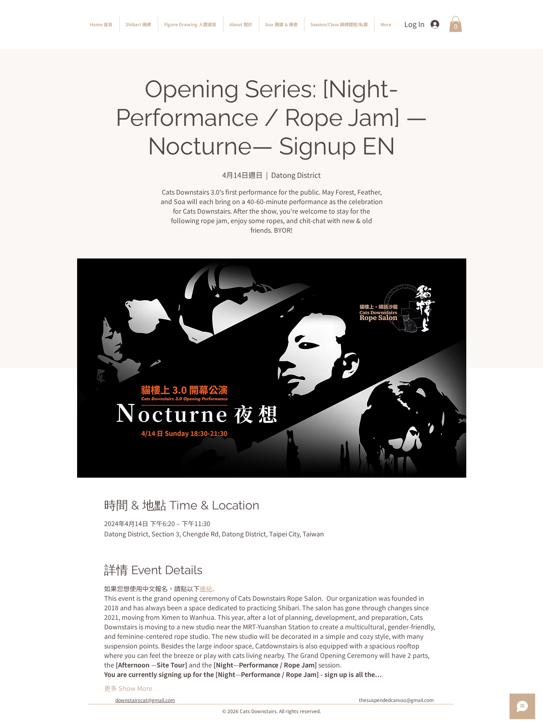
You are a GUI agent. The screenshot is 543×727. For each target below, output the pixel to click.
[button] (455, 24)
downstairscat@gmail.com (145, 699)
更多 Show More (128, 688)
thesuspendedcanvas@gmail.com (396, 699)
